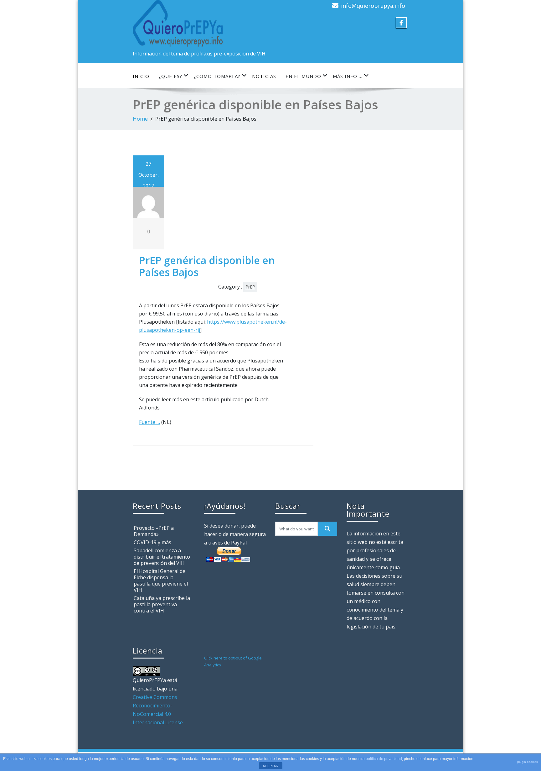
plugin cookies (527, 761)
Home (140, 118)
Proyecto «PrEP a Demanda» (154, 531)
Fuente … (149, 422)
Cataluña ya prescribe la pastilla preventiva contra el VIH (162, 604)
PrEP (250, 287)
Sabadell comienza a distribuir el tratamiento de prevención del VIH (162, 556)
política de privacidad (384, 759)
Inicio (141, 76)
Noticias (264, 76)
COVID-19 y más (152, 542)
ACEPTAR (270, 766)
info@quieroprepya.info (373, 5)
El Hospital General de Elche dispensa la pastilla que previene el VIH (161, 580)
